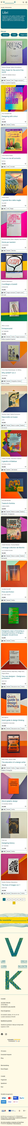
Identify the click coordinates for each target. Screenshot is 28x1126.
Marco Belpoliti (15, 239)
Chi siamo (3, 1051)
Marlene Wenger (6, 67)
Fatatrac (4, 464)
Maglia (11, 208)
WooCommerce (17, 1123)
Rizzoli (3, 161)
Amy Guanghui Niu (6, 113)
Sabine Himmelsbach (16, 67)
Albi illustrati (4, 427)
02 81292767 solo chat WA (8, 1006)
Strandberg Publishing (8, 723)
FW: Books (4, 375)
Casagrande (5, 245)
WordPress (9, 1123)
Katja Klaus (14, 671)
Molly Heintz (5, 759)
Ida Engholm (5, 717)
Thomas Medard (15, 544)
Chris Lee (4, 840)
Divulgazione (11, 514)
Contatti (3, 1076)
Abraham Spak (5, 414)
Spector (4, 681)
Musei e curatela (5, 383)
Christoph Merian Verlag (9, 75)
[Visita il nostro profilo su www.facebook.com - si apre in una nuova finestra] (2, 1034)
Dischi (24, 961)
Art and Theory (6, 594)
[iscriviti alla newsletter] (14, 920)
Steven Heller (12, 759)
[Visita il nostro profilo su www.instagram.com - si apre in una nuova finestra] (6, 1034)
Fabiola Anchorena (15, 414)
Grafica (13, 124)
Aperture (4, 887)
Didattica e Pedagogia (7, 770)
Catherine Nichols (6, 671)
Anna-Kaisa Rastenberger (8, 370)
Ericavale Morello (6, 500)
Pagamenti (4, 1079)
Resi (2, 1087)
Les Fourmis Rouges (7, 550)
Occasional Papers (7, 804)
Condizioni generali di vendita (8, 1119)
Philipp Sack (21, 671)
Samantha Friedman (16, 458)
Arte (12, 80)
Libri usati (4, 294)
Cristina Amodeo (6, 458)
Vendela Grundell (6, 589)
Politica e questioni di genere (8, 82)
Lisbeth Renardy (6, 544)
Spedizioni (4, 1083)
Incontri (22, 966)
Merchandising (5, 1065)
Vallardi (4, 203)
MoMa (9, 464)
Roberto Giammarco (7, 281)
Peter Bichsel (22, 239)
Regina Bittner (5, 673)
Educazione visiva (15, 686)
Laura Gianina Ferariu (7, 155)
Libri (3, 961)
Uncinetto (12, 166)
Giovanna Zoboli (6, 239)
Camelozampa (5, 506)
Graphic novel (20, 292)
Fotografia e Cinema (16, 381)
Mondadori (5, 287)
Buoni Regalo (4, 1069)
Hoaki (3, 119)
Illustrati (5, 35)
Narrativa (14, 250)
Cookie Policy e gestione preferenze (17, 1117)
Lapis (3, 420)
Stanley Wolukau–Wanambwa (9, 882)
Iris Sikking (18, 370)
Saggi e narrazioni (19, 80)
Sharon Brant (5, 197)
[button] (25, 77)
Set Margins (5, 331)
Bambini (8, 250)
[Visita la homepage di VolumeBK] (9, 2)
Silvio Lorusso (5, 325)
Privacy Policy (4, 1117)
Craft (14, 35)
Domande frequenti (6, 1054)
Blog (2, 1058)
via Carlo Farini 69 (5, 1002)
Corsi (4, 966)
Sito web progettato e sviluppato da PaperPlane (12, 1122)
